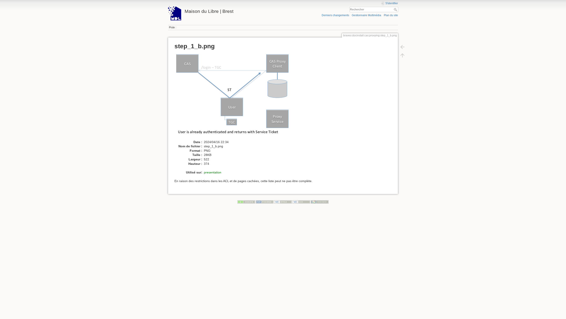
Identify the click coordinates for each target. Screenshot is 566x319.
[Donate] (246, 201)
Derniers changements (335, 15)
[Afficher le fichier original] (234, 96)
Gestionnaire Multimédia (366, 15)
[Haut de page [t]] (402, 55)
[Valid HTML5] (283, 201)
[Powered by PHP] (264, 201)
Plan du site (391, 15)
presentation (212, 172)
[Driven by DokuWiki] (320, 201)
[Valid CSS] (301, 201)
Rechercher (396, 9)
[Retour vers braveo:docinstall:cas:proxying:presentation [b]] (402, 47)
